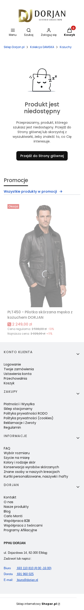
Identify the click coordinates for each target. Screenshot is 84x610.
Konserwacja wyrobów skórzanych (31, 467)
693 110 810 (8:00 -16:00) (27, 568)
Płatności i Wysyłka (19, 404)
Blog (7, 511)
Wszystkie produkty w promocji (30, 191)
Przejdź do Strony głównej (42, 155)
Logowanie (12, 364)
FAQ (7, 448)
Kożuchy (66, 47)
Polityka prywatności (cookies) (28, 418)
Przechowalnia (15, 378)
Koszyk (9, 383)
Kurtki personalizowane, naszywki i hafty (36, 476)
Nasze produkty (16, 506)
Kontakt (10, 497)
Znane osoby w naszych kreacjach (32, 471)
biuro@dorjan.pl (21, 580)
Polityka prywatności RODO (26, 413)
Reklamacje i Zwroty (20, 422)
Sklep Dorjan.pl (14, 47)
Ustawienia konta (18, 373)
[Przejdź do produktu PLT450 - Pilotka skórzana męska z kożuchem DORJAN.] (42, 255)
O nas (8, 502)
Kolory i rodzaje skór (19, 462)
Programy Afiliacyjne (20, 530)
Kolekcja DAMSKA (42, 47)
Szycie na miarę (17, 457)
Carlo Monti (13, 516)
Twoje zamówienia (19, 369)
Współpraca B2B (17, 520)
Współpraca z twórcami (23, 525)
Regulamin (12, 427)
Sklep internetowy (36, 604)
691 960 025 (19, 574)
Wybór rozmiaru (17, 453)
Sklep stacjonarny (18, 408)
